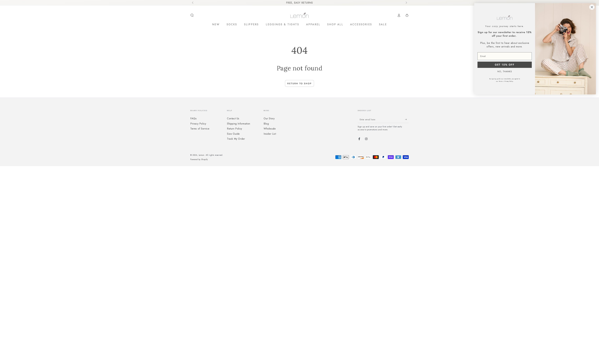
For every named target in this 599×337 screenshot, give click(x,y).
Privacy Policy (198, 123)
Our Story (269, 118)
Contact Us (233, 118)
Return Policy (234, 128)
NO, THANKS (504, 71)
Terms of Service (199, 128)
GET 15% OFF (504, 64)
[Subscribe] (407, 119)
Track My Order (236, 139)
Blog (266, 123)
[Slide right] (406, 3)
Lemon (201, 155)
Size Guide (233, 134)
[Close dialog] (592, 7)
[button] (192, 15)
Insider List (270, 134)
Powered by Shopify (199, 159)
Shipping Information (238, 123)
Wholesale (270, 128)
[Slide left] (193, 3)
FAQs (193, 118)
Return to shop (299, 83)
